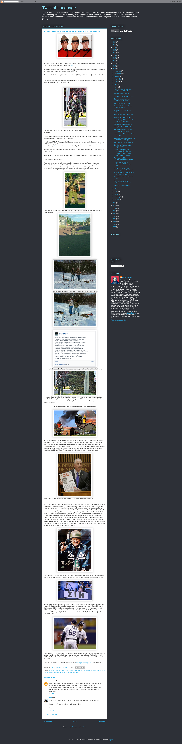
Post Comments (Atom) (79, 727)
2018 (114, 58)
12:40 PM (51, 694)
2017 (114, 61)
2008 (114, 216)
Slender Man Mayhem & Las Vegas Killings (122, 146)
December (118, 71)
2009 (114, 213)
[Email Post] (72, 667)
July (116, 84)
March (117, 194)
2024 (114, 42)
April (116, 191)
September (118, 79)
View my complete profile (118, 320)
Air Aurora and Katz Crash (122, 185)
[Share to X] (80, 667)
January (117, 199)
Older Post (102, 721)
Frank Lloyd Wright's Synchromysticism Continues (124, 158)
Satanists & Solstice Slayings (123, 124)
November (118, 73)
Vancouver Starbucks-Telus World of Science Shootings (124, 139)
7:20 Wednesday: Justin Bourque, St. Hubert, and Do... (124, 173)
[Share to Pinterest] (84, 667)
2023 (114, 45)
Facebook (77, 670)
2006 (114, 221)
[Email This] (76, 667)
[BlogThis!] (78, 667)
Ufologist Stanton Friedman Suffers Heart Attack (122, 90)
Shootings (76, 672)
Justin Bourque (85, 670)
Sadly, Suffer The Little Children (123, 114)
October (117, 76)
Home (75, 721)
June (116, 87)
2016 (114, 63)
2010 (114, 211)
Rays (65, 672)
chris (50, 697)
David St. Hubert (60, 670)
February (117, 197)
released (55, 146)
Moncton (93, 670)
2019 (114, 55)
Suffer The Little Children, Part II (124, 96)
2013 (114, 203)
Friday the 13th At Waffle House (124, 127)
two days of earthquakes (83, 663)
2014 (114, 69)
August (117, 81)
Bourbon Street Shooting (121, 93)
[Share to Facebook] (82, 667)
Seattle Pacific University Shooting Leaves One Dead (123, 169)
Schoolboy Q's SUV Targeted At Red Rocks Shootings (124, 120)
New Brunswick (48, 672)
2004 (114, 227)
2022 (114, 47)
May (116, 189)
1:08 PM (51, 710)
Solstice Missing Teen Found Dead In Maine (123, 106)
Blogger (110, 740)
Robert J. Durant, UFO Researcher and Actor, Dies (123, 182)
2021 (114, 50)
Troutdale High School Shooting (123, 142)
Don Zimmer (69, 670)
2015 (114, 66)
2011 (114, 208)
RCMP (70, 672)
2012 (114, 205)
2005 (114, 224)
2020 (114, 53)
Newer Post (48, 721)
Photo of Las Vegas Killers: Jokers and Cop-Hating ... (122, 150)
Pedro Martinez (58, 672)
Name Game (101, 670)
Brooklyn (51, 670)
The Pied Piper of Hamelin (122, 103)
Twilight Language (59, 7)
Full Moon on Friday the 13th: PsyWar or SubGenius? (123, 130)
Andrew (51, 681)
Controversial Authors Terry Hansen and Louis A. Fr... (122, 99)
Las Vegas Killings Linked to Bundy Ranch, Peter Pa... (122, 154)
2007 (114, 219)
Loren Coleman (127, 277)
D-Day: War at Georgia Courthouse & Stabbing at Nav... (122, 164)
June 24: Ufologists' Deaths (122, 117)
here (72, 65)
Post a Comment (51, 714)
